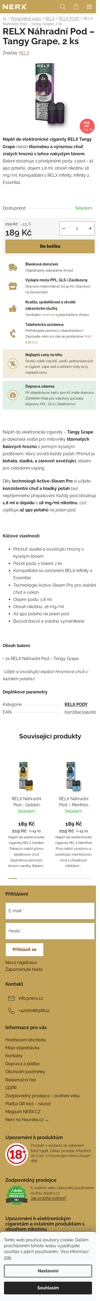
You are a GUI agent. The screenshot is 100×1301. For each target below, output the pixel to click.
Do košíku (50, 246)
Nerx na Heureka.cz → (27, 1119)
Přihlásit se (25, 949)
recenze (48, 315)
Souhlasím (48, 1287)
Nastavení (48, 1270)
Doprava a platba (22, 1063)
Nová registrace (21, 962)
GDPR (11, 1087)
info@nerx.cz (31, 998)
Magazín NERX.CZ (23, 1111)
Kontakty (14, 1055)
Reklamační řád (20, 1079)
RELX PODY (76, 704)
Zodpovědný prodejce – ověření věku (42, 1095)
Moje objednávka (22, 1047)
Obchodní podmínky (25, 1071)
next (94, 785)
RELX (24, 52)
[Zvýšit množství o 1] (90, 228)
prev (5, 785)
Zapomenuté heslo (24, 969)
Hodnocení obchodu (25, 1039)
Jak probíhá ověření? (48, 1198)
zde (7, 1257)
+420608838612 (34, 1010)
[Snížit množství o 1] (64, 228)
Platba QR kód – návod (27, 1103)
